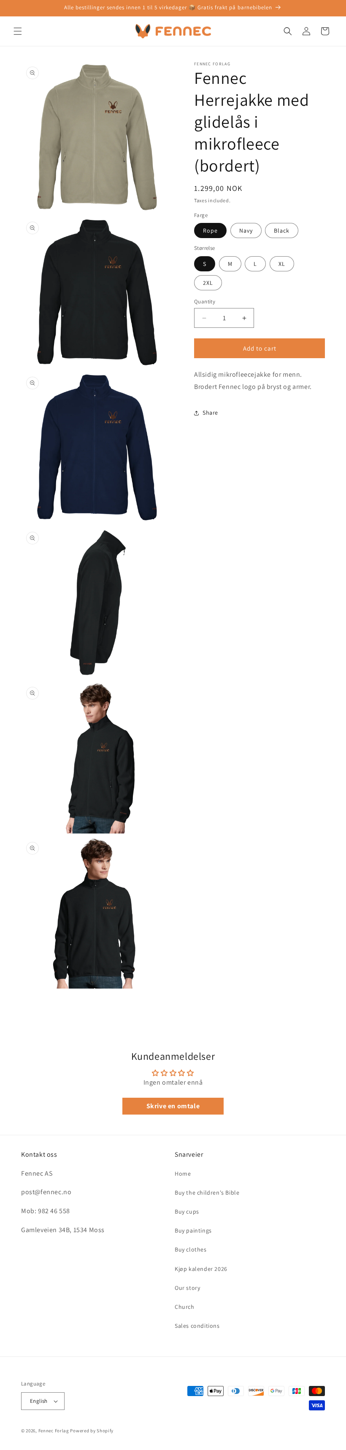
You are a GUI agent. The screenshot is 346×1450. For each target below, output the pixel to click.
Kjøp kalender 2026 (201, 1269)
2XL (208, 283)
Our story (187, 1288)
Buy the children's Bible (207, 1192)
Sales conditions (197, 1325)
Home (183, 1173)
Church (185, 1307)
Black (281, 230)
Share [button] (210, 412)
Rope (210, 230)
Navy (246, 230)
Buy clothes (191, 1249)
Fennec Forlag (53, 1431)
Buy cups (187, 1211)
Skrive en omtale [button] (173, 1106)
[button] (17, 31)
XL (281, 264)
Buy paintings (193, 1230)
